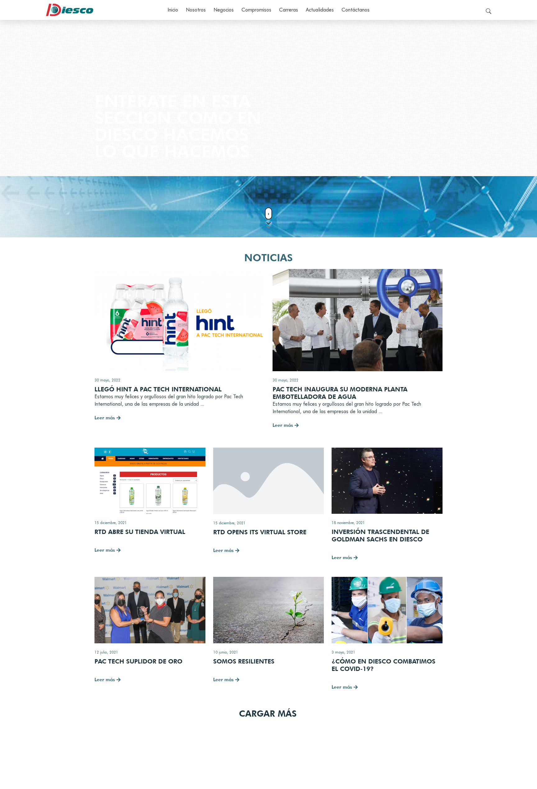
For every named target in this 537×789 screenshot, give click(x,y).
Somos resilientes (243, 661)
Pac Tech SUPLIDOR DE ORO (138, 661)
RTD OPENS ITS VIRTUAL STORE (259, 532)
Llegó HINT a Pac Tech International (158, 389)
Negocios (223, 10)
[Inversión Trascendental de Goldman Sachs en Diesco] (387, 481)
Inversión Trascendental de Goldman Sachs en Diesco (380, 535)
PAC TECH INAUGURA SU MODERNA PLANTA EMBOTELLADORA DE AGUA (340, 392)
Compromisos (256, 10)
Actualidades (320, 10)
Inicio (173, 10)
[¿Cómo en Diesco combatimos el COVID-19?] (387, 610)
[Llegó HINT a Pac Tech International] (179, 320)
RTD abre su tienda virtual (139, 532)
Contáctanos (355, 10)
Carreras (288, 10)
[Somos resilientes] (268, 610)
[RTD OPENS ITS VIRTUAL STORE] (268, 481)
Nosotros (196, 10)
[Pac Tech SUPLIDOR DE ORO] (149, 610)
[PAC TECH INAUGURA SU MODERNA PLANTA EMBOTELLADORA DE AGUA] (358, 320)
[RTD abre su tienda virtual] (149, 481)
